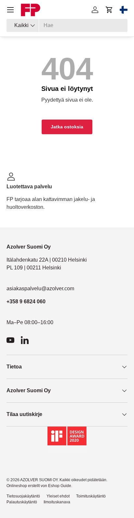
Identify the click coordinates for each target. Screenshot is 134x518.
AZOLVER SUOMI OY (39, 480)
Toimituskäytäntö (91, 496)
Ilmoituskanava (57, 502)
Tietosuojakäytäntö (23, 496)
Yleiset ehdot (58, 496)
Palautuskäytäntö (22, 502)
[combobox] (67, 25)
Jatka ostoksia (67, 126)
